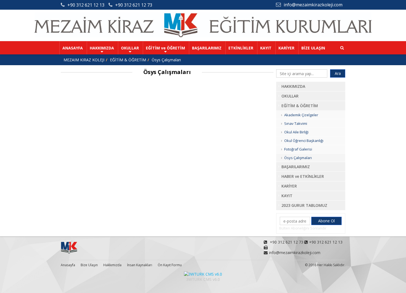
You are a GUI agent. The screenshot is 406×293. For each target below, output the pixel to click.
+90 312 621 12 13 (85, 5)
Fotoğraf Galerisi (298, 149)
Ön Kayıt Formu (170, 265)
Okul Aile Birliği (296, 132)
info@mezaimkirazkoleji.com (313, 5)
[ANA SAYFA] (203, 35)
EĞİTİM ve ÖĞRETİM (165, 48)
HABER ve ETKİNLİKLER (302, 176)
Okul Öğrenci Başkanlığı (303, 140)
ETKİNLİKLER (240, 48)
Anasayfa (68, 265)
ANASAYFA (72, 48)
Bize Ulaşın (89, 265)
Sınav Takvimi (295, 123)
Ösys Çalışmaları (166, 59)
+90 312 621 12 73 (133, 5)
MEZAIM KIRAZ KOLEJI (84, 59)
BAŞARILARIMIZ (207, 48)
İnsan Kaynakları (139, 265)
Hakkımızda (112, 265)
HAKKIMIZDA (102, 48)
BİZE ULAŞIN (313, 48)
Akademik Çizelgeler (301, 114)
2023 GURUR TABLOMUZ (304, 205)
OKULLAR (130, 48)
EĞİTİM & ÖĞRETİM (128, 59)
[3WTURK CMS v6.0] (203, 274)
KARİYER (286, 48)
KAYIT (265, 48)
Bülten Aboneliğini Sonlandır (302, 228)
